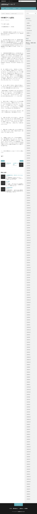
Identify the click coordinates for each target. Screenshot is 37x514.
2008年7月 (28, 369)
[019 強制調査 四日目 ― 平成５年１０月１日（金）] (3, 177)
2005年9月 (28, 454)
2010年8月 (28, 307)
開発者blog (28, 35)
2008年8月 (28, 367)
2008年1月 (28, 384)
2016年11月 (28, 128)
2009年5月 (28, 344)
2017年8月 (28, 105)
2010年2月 (28, 322)
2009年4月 (28, 347)
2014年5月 (28, 195)
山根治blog (14, 8)
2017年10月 (28, 100)
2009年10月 (28, 332)
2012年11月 (28, 240)
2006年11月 (28, 419)
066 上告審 (7, 181)
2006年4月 (28, 436)
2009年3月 (28, 349)
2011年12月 (28, 267)
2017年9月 (28, 103)
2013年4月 (28, 227)
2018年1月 (28, 95)
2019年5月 (28, 75)
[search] (35, 1)
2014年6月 (28, 192)
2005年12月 (28, 446)
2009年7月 (28, 339)
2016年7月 (28, 138)
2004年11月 (28, 479)
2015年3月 (28, 170)
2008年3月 (28, 379)
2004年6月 (28, 491)
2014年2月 (28, 202)
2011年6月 (28, 282)
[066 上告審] (3, 183)
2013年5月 (28, 225)
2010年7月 (28, 309)
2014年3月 (28, 200)
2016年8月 (28, 135)
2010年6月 (28, 312)
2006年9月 (28, 424)
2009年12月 (28, 327)
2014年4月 (28, 197)
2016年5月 (28, 143)
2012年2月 (28, 262)
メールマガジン (29, 20)
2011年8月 (28, 277)
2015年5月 (28, 165)
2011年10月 (28, 272)
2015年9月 (28, 155)
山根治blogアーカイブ (8, 4)
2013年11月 (28, 210)
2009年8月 (28, 337)
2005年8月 (28, 456)
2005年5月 (28, 464)
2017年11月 (28, 98)
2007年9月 (28, 394)
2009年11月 (28, 329)
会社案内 (19, 8)
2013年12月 (28, 207)
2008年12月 (28, 357)
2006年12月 (28, 416)
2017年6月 (28, 110)
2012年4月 (28, 257)
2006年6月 (28, 431)
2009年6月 (28, 342)
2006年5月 (28, 434)
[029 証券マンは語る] (21, 165)
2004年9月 (28, 484)
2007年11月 (28, 389)
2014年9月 (28, 185)
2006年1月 (28, 444)
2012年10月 (28, 242)
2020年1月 (28, 68)
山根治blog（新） (28, 40)
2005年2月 (28, 471)
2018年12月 (28, 83)
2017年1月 (28, 123)
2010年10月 (28, 302)
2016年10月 (28, 130)
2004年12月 (28, 476)
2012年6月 (28, 252)
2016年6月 (28, 140)
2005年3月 (28, 469)
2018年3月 (28, 90)
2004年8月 (28, 486)
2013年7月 (28, 220)
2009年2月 (28, 352)
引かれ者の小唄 (29, 30)
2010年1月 (28, 324)
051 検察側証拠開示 (9, 187)
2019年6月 (28, 73)
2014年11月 (28, 180)
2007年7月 (28, 399)
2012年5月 (28, 255)
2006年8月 (28, 426)
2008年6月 (28, 372)
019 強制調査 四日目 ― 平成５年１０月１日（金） (14, 175)
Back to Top (18, 504)
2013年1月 (28, 235)
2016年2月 (28, 150)
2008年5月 (28, 374)
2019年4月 (28, 78)
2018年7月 (28, 85)
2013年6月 (28, 222)
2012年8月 (28, 247)
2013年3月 (28, 230)
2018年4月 (28, 88)
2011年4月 (28, 287)
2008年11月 (28, 359)
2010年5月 (28, 314)
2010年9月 (28, 304)
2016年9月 (28, 133)
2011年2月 (28, 292)
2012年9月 (28, 245)
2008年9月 (28, 364)
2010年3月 (28, 319)
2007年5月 (28, 404)
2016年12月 (28, 125)
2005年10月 (28, 451)
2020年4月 (28, 63)
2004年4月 (28, 496)
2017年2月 (28, 120)
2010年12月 (28, 297)
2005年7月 (28, 459)
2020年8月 (28, 53)
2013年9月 (28, 215)
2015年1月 (28, 175)
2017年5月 (28, 113)
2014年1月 (28, 205)
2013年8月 (28, 217)
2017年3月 (28, 118)
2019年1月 (28, 80)
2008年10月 (28, 362)
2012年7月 (28, 250)
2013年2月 (28, 232)
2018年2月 (28, 93)
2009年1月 (28, 354)
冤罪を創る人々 (8, 8)
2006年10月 (28, 421)
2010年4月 (28, 317)
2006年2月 (28, 441)
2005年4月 (28, 466)
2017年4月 (28, 115)
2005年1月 (28, 474)
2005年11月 (28, 449)
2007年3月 (28, 409)
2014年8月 (28, 187)
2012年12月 (28, 237)
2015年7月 (28, 160)
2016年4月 (28, 145)
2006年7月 (28, 429)
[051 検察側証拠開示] (3, 189)
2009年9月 (28, 334)
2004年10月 (28, 481)
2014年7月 (28, 190)
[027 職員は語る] (3, 165)
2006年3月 (28, 439)
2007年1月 (28, 414)
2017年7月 (28, 108)
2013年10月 (28, 212)
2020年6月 (28, 58)
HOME (3, 8)
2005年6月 (28, 461)
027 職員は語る (8, 163)
